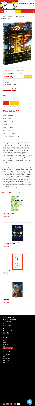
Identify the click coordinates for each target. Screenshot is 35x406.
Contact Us (5, 346)
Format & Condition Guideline (10, 106)
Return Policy (6, 360)
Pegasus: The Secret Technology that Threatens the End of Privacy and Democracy (17, 242)
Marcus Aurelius (6, 301)
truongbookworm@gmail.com (11, 328)
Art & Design (19, 73)
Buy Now (6, 103)
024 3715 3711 (8, 323)
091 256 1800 (8, 325)
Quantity (5, 95)
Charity (5, 342)
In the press (6, 344)
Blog (4, 340)
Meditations (6, 299)
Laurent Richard (6, 244)
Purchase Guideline (7, 353)
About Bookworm (7, 339)
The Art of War (6, 270)
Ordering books (7, 348)
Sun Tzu (5, 272)
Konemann (7, 73)
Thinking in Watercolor (8, 213)
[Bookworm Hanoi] (17, 4)
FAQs (4, 362)
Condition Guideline (7, 355)
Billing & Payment (7, 356)
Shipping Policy (6, 358)
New (14, 92)
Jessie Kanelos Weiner (7, 214)
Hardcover (7, 92)
